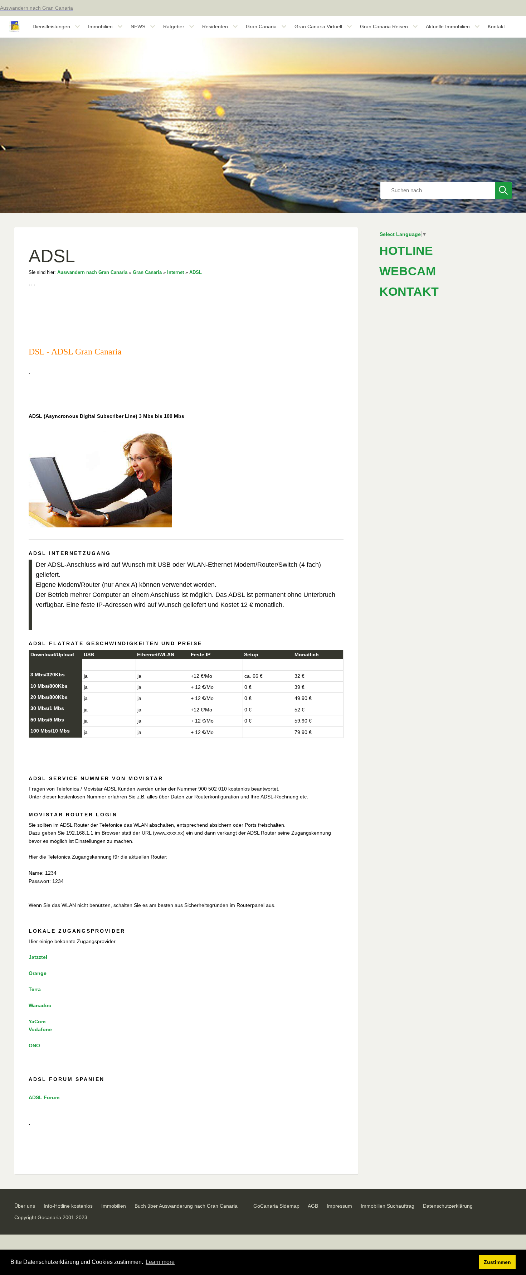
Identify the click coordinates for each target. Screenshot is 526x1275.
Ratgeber (173, 26)
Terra (35, 989)
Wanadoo (40, 1005)
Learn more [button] (160, 1262)
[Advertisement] (433, 632)
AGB (313, 1206)
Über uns (24, 1206)
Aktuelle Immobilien (448, 26)
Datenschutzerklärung (448, 1206)
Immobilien (100, 26)
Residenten (215, 26)
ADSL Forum (44, 1097)
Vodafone (40, 1029)
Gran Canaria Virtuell (318, 26)
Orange (38, 973)
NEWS (138, 26)
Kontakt (496, 26)
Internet (175, 272)
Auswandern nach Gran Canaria (92, 272)
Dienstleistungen (51, 26)
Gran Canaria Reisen (384, 26)
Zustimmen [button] (497, 1262)
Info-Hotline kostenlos (68, 1206)
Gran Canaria (261, 26)
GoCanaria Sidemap (276, 1206)
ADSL (195, 272)
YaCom (37, 1021)
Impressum (339, 1206)
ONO (34, 1045)
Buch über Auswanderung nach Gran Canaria (186, 1206)
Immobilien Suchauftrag (387, 1206)
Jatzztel (38, 957)
